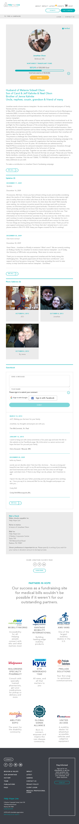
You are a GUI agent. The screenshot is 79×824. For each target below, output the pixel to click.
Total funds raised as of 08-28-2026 (39, 73)
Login (59, 17)
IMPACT (29, 771)
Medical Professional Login (35, 791)
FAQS (6, 787)
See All (11, 170)
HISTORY (7, 778)
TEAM (6, 781)
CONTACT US (31, 781)
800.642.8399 (9, 809)
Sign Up (62, 782)
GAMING (29, 778)
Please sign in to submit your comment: (23, 392)
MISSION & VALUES (11, 771)
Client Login (31, 787)
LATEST (29, 774)
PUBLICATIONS (9, 784)
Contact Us (70, 17)
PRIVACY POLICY (32, 784)
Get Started (68, 10)
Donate (52, 10)
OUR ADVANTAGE (10, 774)
